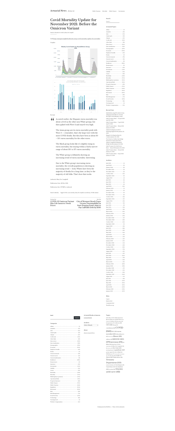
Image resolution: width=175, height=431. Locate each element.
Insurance (108, 67)
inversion (116, 342)
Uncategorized (110, 103)
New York (117, 348)
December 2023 (110, 217)
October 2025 (109, 173)
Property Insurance (111, 84)
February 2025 (109, 188)
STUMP (92, 192)
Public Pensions (96, 11)
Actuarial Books (88, 317)
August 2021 (109, 276)
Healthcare (109, 63)
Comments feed (110, 303)
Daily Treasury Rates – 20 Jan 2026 (115, 150)
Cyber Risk (109, 42)
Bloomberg (120, 321)
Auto (107, 34)
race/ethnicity (87, 192)
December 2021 (110, 268)
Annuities (108, 31)
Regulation (109, 90)
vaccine (112, 369)
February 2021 (109, 289)
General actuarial (110, 57)
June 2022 (108, 255)
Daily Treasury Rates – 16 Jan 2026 (115, 153)
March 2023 (109, 236)
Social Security (110, 99)
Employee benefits (110, 52)
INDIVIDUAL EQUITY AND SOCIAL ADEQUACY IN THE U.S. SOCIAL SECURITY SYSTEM (115, 114)
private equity (110, 352)
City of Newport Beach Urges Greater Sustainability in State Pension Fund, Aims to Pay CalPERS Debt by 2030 (88, 203)
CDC (109, 325)
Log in (107, 299)
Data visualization (110, 46)
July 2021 (108, 278)
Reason (111, 354)
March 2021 (109, 287)
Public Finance (113, 11)
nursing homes (110, 350)
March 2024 (109, 211)
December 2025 (110, 169)
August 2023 (109, 226)
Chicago (115, 324)
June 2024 (108, 205)
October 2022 (109, 247)
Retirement (109, 92)
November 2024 (110, 194)
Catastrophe (109, 36)
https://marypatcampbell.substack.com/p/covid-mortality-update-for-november (76, 38)
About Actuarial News (89, 333)
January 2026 (109, 167)
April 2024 (109, 209)
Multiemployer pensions (112, 80)
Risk (107, 94)
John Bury (115, 344)
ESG (114, 331)
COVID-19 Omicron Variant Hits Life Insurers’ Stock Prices (62, 202)
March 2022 (109, 261)
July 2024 (108, 203)
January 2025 (109, 190)
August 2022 (109, 251)
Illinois (117, 336)
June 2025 (108, 182)
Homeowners (109, 65)
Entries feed (109, 301)
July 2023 (108, 228)
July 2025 (108, 180)
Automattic (122, 407)
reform (117, 354)
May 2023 (108, 232)
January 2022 (109, 266)
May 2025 (108, 184)
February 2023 (110, 238)
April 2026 (109, 165)
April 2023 (109, 234)
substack (96, 192)
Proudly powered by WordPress (104, 407)
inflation (109, 339)
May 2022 (108, 257)
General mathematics (111, 61)
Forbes (110, 336)
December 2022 (110, 243)
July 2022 (108, 253)
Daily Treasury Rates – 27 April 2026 (115, 118)
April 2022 (109, 259)
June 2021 (108, 280)
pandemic (120, 350)
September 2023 (110, 224)
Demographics (110, 48)
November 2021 (110, 270)
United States (110, 366)
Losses (107, 73)
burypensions (110, 323)
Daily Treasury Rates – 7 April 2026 (115, 122)
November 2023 (110, 219)
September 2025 (110, 175)
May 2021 (108, 282)
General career (110, 59)
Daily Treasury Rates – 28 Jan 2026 (115, 126)
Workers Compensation (112, 105)
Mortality (104, 11)
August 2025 (109, 178)
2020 (108, 317)
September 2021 (110, 274)
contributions (110, 328)
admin (107, 29)
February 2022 (110, 263)
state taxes (113, 355)
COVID (65, 192)
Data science (109, 44)
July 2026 (108, 163)
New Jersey (109, 348)
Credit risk (109, 40)
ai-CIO (114, 317)
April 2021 (108, 285)
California (118, 323)
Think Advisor (117, 357)
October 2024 (109, 196)
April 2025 (108, 186)
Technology (109, 101)
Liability (108, 71)
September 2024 (110, 199)
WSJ (119, 369)
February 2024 (110, 213)
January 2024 (109, 215)
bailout (113, 321)
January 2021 (109, 291)
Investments (122, 11)
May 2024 (108, 207)
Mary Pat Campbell (69, 32)
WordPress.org (110, 305)
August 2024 (109, 201)
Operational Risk (110, 82)
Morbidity (108, 75)
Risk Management (110, 96)
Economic (108, 50)
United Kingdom (119, 364)
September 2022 (110, 249)
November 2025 (110, 171)
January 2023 (109, 240)
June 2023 (108, 230)
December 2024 (110, 192)
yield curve (113, 372)
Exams (107, 55)
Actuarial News (58, 11)
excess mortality (71, 192)
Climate (108, 38)
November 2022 (110, 245)
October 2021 (109, 272)
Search (77, 317)
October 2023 (109, 222)
